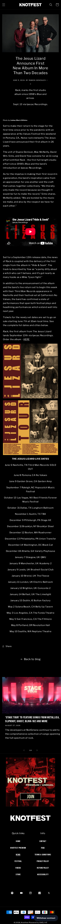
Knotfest (25, 922)
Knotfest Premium (18, 848)
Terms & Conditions (43, 854)
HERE (26, 339)
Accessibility (43, 874)
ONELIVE (43, 922)
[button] (3, 4)
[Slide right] (37, 750)
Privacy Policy (43, 861)
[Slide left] (24, 750)
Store (18, 874)
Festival (18, 861)
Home (18, 841)
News (18, 854)
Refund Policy (43, 868)
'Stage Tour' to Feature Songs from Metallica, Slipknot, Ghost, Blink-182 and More (32, 719)
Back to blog (32, 659)
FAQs (43, 848)
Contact (42, 841)
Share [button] (9, 646)
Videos (18, 868)
